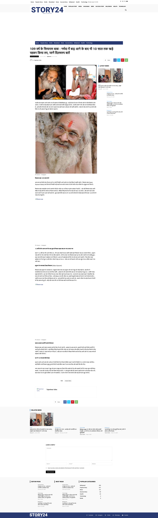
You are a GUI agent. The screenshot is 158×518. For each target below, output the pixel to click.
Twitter (108, 515)
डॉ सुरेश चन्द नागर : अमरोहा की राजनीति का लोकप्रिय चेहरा (44, 487)
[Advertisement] (79, 28)
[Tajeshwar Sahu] (31, 60)
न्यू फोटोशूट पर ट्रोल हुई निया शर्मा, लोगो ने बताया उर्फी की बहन (115, 112)
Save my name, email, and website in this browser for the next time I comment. (66, 468)
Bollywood (109, 110)
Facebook (91, 515)
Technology (109, 101)
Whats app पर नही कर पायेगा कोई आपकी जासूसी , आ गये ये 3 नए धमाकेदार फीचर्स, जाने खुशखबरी (115, 104)
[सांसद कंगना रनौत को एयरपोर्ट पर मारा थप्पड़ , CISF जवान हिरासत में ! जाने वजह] (110, 75)
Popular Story (34, 56)
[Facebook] (121, 1)
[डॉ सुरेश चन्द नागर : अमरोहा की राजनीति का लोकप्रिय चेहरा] (102, 95)
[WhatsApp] (126, 60)
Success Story (109, 92)
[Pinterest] (122, 60)
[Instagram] (123, 1)
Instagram (100, 515)
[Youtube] (127, 1)
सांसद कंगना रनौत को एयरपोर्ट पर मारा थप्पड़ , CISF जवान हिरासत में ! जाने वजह (109, 86)
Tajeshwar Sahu (37, 60)
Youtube (126, 515)
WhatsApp (117, 515)
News (99, 84)
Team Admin (82, 434)
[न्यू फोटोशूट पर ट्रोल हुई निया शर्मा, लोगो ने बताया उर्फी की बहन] (102, 113)
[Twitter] (125, 1)
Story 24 (100, 89)
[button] (125, 10)
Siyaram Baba (68, 380)
